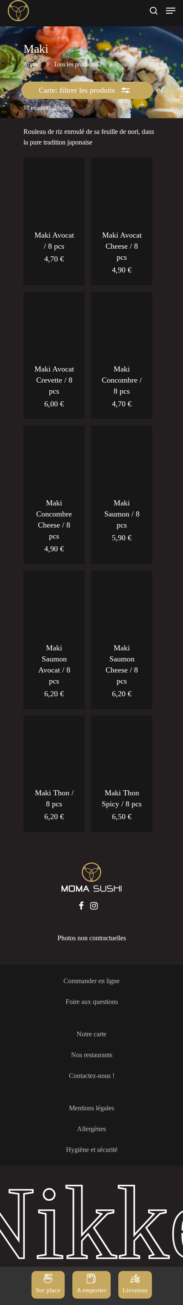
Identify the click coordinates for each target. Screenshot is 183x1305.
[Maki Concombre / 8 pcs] (121, 322)
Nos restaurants (91, 1054)
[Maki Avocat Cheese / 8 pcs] (121, 188)
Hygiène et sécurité (91, 1149)
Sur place (48, 1290)
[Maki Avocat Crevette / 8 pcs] (54, 322)
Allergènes (91, 1128)
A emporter (91, 1290)
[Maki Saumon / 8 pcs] (121, 456)
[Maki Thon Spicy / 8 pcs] (121, 746)
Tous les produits (74, 64)
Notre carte (91, 1034)
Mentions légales (91, 1108)
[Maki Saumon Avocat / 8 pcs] (54, 601)
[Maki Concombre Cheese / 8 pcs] (54, 456)
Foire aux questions (92, 1001)
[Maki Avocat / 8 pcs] (54, 188)
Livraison (135, 1290)
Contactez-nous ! (91, 1075)
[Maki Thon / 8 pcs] (54, 746)
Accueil (32, 64)
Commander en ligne (91, 980)
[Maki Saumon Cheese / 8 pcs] (121, 601)
